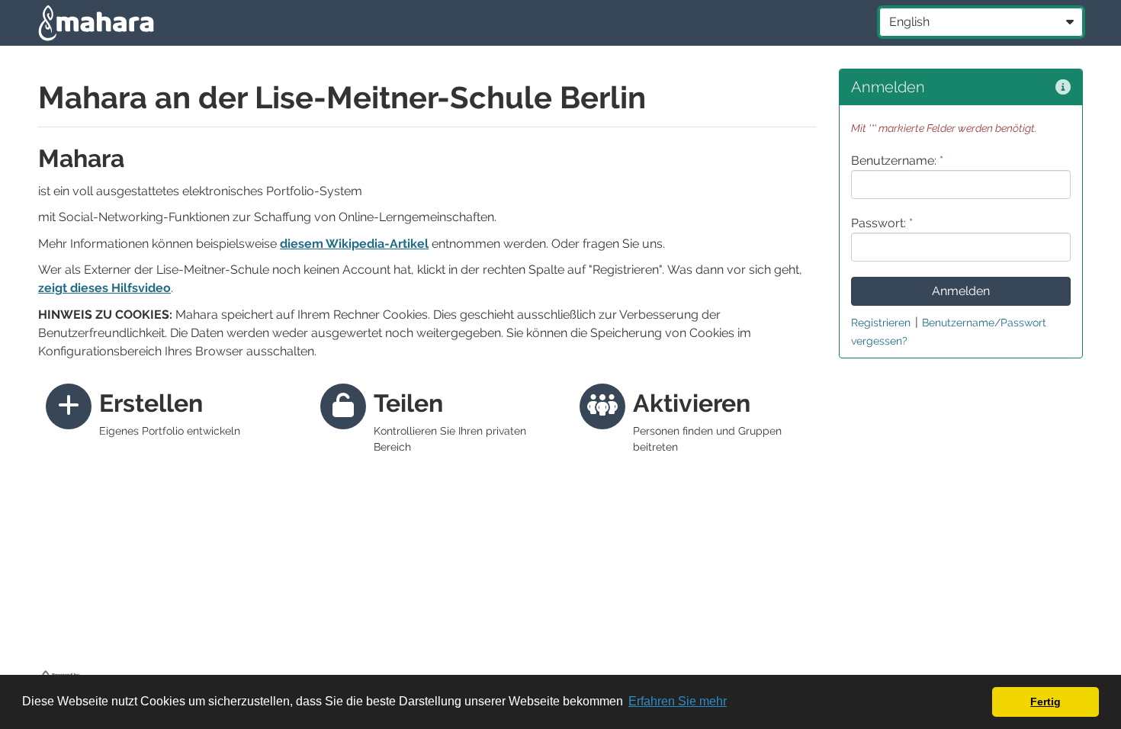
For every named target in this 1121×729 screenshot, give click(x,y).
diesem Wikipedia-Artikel (354, 243)
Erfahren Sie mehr (677, 701)
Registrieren (881, 322)
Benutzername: (897, 160)
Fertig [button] (1045, 701)
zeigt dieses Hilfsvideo (104, 288)
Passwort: (882, 223)
